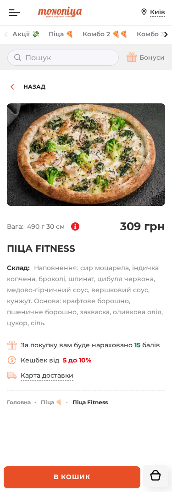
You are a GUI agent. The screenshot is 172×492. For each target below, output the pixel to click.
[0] (155, 476)
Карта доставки (47, 375)
